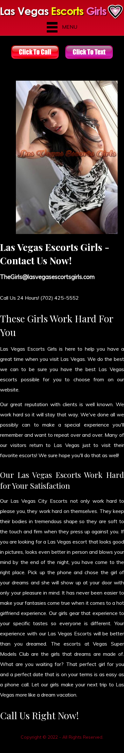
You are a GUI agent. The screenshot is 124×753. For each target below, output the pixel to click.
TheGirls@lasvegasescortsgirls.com (47, 277)
